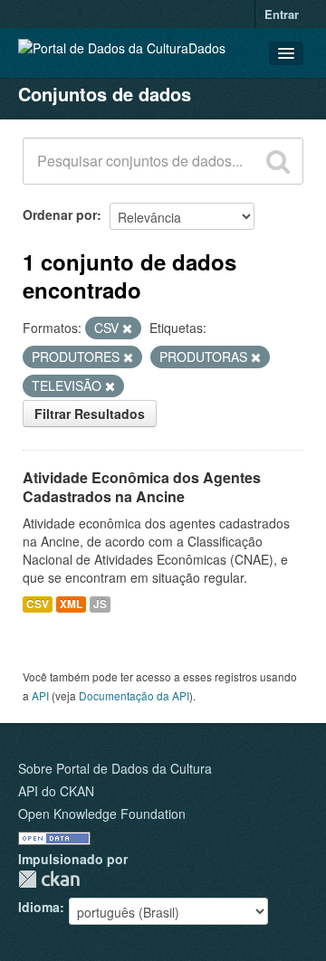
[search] (278, 161)
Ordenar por (60, 214)
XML (71, 604)
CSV (37, 604)
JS (100, 604)
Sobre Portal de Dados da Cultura (115, 768)
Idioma (39, 907)
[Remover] (127, 328)
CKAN (49, 879)
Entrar (281, 14)
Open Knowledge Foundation (102, 813)
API (40, 695)
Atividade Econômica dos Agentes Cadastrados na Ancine (142, 487)
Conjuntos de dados (104, 94)
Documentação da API (134, 695)
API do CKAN (56, 791)
